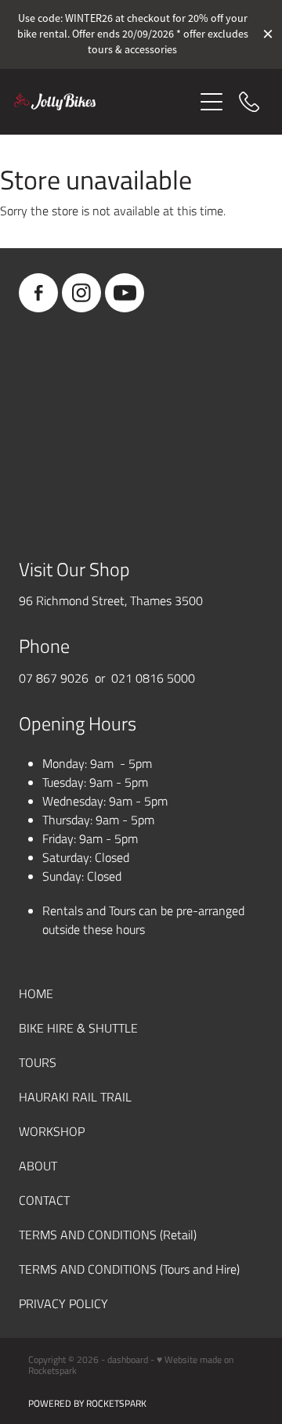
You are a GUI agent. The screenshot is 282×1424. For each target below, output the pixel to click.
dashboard (127, 1359)
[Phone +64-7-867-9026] (249, 102)
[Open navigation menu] (211, 102)
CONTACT (44, 1199)
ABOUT (38, 1165)
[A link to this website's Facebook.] (38, 292)
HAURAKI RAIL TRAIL (75, 1096)
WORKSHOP (52, 1131)
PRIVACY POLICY (63, 1303)
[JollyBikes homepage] (103, 101)
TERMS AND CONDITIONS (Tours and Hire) (129, 1268)
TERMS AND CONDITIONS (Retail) (108, 1234)
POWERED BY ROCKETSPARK (87, 1403)
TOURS (37, 1062)
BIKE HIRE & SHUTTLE (78, 1027)
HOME (36, 993)
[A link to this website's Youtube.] (124, 292)
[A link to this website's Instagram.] (81, 292)
